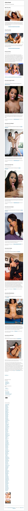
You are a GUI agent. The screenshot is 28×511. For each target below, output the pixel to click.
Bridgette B (6, 411)
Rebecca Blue (6, 472)
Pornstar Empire (7, 382)
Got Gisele (6, 484)
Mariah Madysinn (7, 471)
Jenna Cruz (6, 448)
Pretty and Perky (8, 51)
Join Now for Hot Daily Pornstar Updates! (14, 26)
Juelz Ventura (6, 487)
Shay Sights (6, 446)
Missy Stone (6, 413)
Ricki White (6, 468)
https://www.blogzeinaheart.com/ (11, 507)
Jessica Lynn (6, 461)
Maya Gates (6, 481)
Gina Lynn (6, 432)
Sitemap (21, 507)
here (11, 119)
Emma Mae (6, 452)
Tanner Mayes (7, 443)
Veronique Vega (7, 404)
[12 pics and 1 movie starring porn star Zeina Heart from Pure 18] (14, 69)
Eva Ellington (6, 419)
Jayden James (7, 488)
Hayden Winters (7, 478)
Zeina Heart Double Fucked (9, 80)
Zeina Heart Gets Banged (9, 123)
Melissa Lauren (7, 438)
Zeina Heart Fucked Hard (9, 335)
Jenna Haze (6, 417)
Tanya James (6, 440)
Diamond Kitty (6, 476)
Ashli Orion (6, 408)
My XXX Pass (19, 338)
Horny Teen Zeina (7, 392)
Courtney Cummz (7, 433)
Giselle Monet (6, 447)
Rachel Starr (6, 406)
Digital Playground (7, 84)
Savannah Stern (7, 460)
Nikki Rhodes (6, 429)
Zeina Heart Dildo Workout (9, 293)
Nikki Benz (6, 405)
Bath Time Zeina (8, 7)
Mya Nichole (6, 475)
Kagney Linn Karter (7, 465)
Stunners (19, 251)
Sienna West (6, 486)
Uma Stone (6, 430)
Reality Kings (6, 381)
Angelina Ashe (7, 479)
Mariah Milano (7, 467)
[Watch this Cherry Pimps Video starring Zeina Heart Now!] (14, 15)
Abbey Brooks (6, 409)
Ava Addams (6, 436)
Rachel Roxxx (6, 445)
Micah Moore (6, 489)
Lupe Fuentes (6, 449)
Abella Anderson (7, 412)
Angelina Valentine (7, 420)
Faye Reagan (6, 483)
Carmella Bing (6, 424)
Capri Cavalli (6, 427)
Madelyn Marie (7, 473)
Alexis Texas (6, 425)
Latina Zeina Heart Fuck (9, 164)
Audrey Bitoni (6, 416)
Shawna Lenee (7, 428)
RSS (22, 507)
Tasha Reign (6, 441)
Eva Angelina (6, 480)
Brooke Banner (7, 470)
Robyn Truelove (7, 453)
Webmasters (14, 508)
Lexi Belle (6, 455)
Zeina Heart (8, 2)
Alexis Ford (6, 454)
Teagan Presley (7, 457)
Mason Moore (6, 456)
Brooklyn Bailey (7, 451)
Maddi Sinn (6, 421)
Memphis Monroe (7, 444)
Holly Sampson (7, 414)
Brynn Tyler (6, 462)
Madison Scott (7, 422)
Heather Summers (7, 435)
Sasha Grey (6, 463)
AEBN (6, 384)
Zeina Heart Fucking (8, 248)
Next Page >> (6, 375)
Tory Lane (6, 464)
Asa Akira (6, 437)
